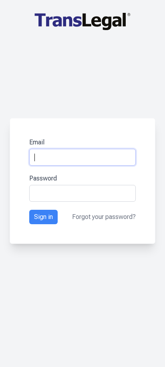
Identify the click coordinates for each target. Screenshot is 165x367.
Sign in (43, 217)
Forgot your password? (104, 217)
